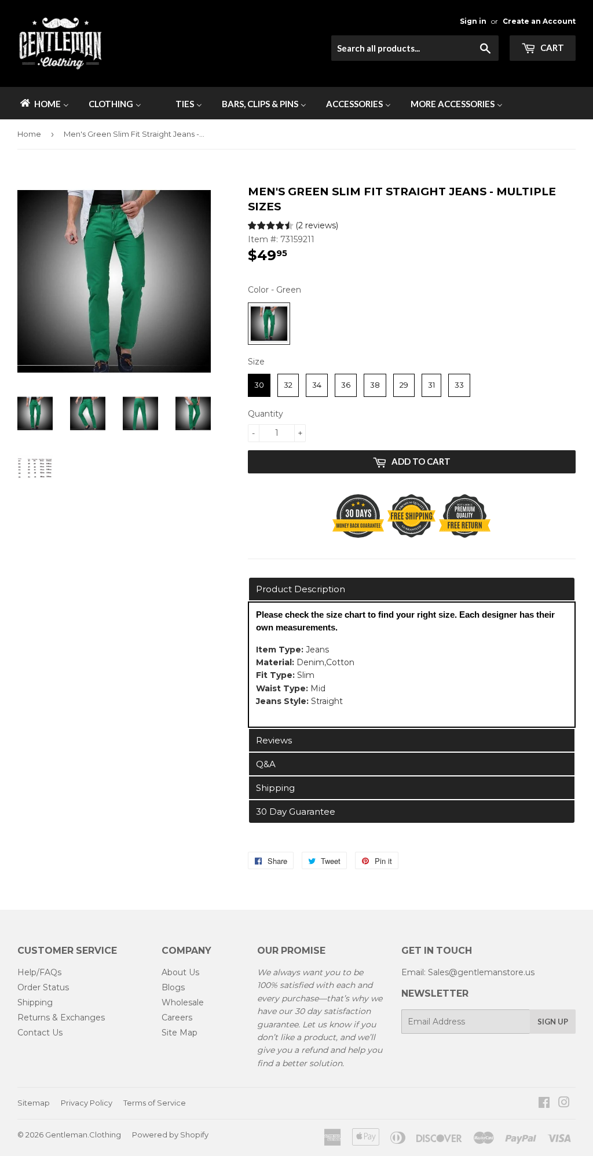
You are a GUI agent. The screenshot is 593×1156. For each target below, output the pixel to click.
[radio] (269, 323)
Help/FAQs (39, 972)
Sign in (473, 21)
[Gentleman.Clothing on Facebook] (544, 1104)
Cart (551, 47)
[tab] (412, 589)
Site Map (179, 1032)
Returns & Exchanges (61, 1017)
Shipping (35, 1002)
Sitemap (33, 1102)
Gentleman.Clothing (83, 1134)
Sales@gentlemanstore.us (481, 972)
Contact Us (40, 1032)
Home (29, 133)
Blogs (173, 987)
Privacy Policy (86, 1102)
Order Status (43, 987)
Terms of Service (154, 1102)
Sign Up (552, 1021)
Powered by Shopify (170, 1134)
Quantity (265, 414)
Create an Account (539, 21)
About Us (180, 972)
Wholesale (183, 1002)
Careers (177, 1017)
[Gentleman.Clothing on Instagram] (564, 1104)
